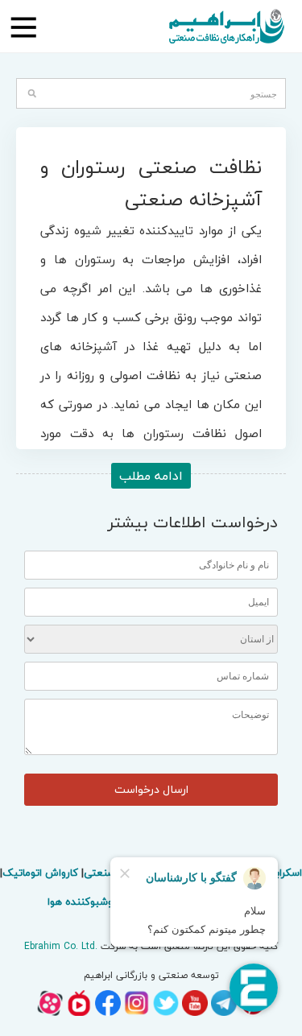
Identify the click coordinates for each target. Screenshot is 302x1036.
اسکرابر (287, 872)
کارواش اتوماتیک (40, 872)
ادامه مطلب (151, 475)
